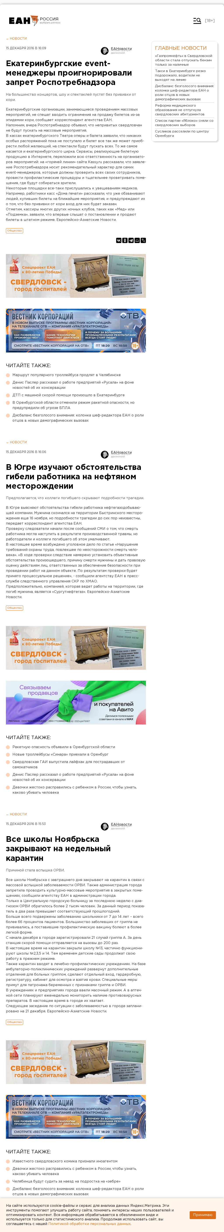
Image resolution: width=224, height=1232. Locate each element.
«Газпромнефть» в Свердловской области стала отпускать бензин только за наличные (183, 60)
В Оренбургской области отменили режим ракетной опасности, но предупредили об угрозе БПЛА (73, 405)
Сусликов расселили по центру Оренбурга (182, 133)
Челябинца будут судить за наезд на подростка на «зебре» (66, 1181)
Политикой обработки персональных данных (89, 1224)
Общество (14, 230)
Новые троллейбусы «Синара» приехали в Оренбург (60, 754)
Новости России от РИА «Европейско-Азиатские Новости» (24, 20)
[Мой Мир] (137, 240)
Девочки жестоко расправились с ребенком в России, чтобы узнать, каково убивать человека (74, 790)
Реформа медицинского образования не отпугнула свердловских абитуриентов (180, 110)
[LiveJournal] (143, 240)
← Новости (16, 38)
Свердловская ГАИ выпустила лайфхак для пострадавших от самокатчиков (68, 764)
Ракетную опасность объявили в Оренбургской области (63, 747)
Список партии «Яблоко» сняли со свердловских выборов (184, 123)
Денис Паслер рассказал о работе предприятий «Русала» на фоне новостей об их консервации (73, 385)
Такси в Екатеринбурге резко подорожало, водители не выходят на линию (180, 75)
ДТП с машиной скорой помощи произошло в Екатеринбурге (68, 395)
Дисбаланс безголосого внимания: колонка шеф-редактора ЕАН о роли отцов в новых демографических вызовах (78, 418)
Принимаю (202, 1215)
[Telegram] (131, 240)
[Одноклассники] (125, 240)
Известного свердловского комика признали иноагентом (64, 1161)
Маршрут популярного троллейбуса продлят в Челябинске (66, 375)
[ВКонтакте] (118, 240)
